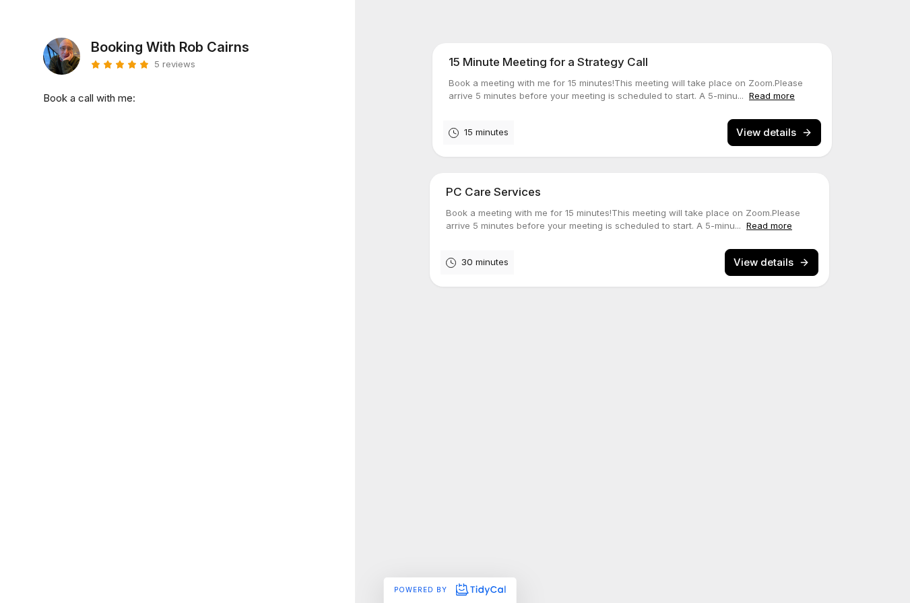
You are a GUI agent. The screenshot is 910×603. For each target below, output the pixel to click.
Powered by (422, 590)
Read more (772, 95)
